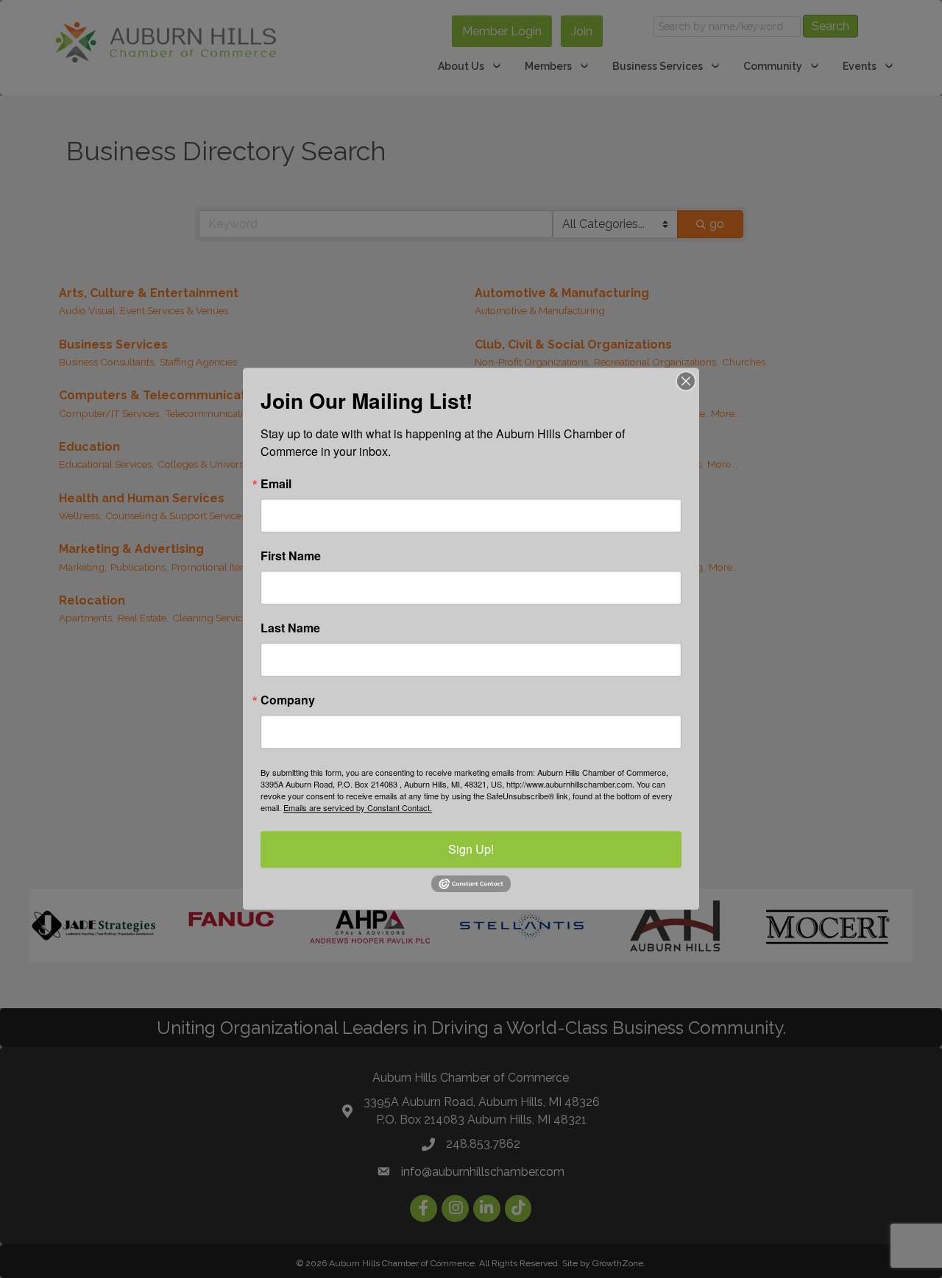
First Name (291, 556)
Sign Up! (471, 848)
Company (288, 700)
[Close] (686, 381)
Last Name (290, 628)
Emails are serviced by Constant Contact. (357, 807)
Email (276, 484)
